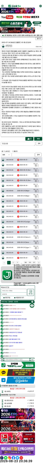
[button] (6, 155)
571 (34, 262)
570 (30, 262)
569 (25, 262)
